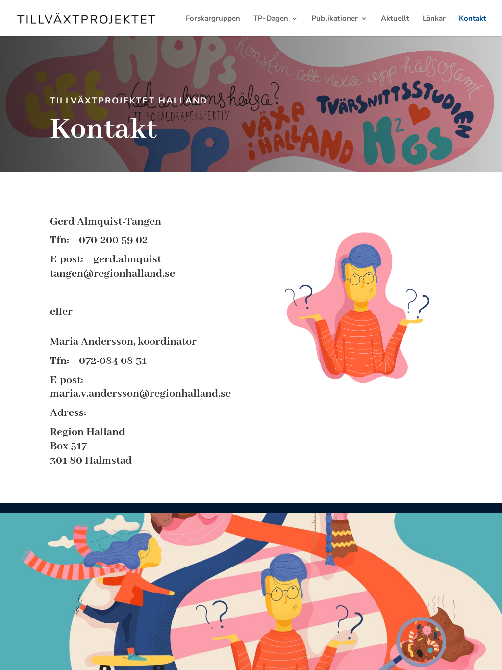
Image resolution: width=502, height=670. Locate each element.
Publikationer (334, 19)
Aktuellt (395, 19)
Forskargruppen (213, 19)
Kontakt (472, 19)
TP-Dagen (270, 19)
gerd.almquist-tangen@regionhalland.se (112, 267)
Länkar (434, 19)
